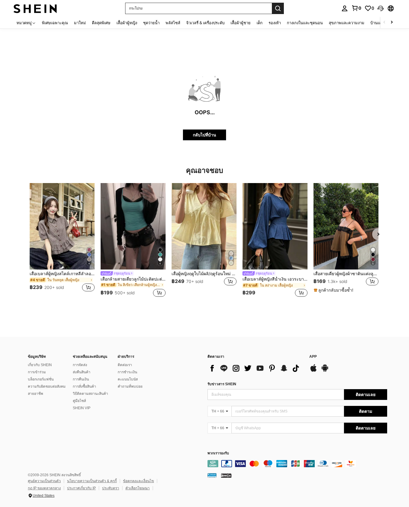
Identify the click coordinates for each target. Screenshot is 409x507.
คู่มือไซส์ (79, 401)
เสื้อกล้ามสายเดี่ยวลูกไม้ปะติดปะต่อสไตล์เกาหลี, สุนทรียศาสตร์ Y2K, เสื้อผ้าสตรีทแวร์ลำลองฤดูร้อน (133, 279)
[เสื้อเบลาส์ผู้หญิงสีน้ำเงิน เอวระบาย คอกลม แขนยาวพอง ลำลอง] (275, 226)
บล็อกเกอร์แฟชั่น (41, 379)
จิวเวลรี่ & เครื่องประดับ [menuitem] (205, 22)
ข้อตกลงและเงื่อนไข (138, 481)
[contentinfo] (297, 463)
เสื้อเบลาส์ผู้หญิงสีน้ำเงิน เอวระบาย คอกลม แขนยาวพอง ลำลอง (275, 279)
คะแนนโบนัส (128, 379)
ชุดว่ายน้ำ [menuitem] (151, 22)
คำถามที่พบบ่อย (130, 386)
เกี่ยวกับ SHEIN (40, 365)
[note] (334, 290)
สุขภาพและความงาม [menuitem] (346, 22)
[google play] (325, 371)
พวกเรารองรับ (218, 453)
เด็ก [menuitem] (260, 22)
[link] (356, 8)
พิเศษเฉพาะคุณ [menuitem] (55, 22)
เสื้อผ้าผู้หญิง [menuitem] (126, 22)
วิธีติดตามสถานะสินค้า (90, 394)
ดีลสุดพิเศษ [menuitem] (101, 22)
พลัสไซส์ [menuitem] (173, 22)
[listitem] (62, 241)
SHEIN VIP (81, 408)
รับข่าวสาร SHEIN (221, 384)
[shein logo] (35, 8)
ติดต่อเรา (125, 365)
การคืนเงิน (81, 379)
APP (313, 357)
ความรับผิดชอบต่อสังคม (47, 386)
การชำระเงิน (127, 372)
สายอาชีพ (35, 394)
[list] (255, 368)
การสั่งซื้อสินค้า (84, 386)
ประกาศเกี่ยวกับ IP (81, 488)
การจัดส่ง (80, 365)
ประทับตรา (110, 488)
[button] (380, 8)
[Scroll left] (384, 22)
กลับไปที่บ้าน (204, 134)
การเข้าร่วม (37, 372)
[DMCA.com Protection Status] (226, 475)
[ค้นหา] (278, 8)
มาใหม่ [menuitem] (80, 22)
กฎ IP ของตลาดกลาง (44, 488)
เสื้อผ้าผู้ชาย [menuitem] (241, 22)
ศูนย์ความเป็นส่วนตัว (44, 481)
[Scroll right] (392, 22)
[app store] (313, 371)
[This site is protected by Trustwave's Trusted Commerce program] (211, 475)
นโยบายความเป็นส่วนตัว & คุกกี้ (92, 481)
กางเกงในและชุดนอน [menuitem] (305, 22)
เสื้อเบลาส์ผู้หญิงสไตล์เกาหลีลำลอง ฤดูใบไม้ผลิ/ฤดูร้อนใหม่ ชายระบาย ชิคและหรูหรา (62, 273)
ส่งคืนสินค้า (81, 372)
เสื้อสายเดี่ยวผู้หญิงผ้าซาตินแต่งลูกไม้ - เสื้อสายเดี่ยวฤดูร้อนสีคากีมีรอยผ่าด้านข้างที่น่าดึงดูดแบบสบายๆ (345, 273)
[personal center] (344, 8)
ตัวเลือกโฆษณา (137, 488)
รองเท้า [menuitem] (275, 22)
